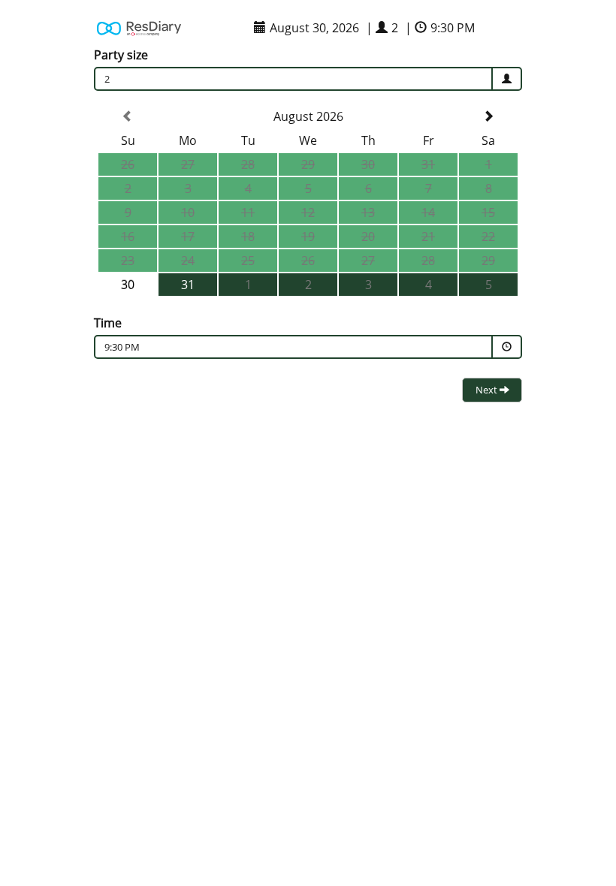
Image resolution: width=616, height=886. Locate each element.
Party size (121, 55)
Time (108, 323)
